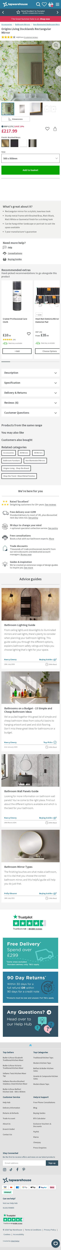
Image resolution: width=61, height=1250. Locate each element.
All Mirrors (24, 452)
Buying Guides (15, 259)
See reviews (50, 504)
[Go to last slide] (3, 12)
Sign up (52, 1163)
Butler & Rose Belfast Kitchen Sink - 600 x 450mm (14, 1090)
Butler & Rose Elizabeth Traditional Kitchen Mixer (13, 1058)
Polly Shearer (10, 893)
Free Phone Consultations (44, 1102)
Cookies (7, 1234)
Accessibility (18, 1234)
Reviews (9, 402)
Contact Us (7, 1134)
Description (11, 372)
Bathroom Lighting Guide (19, 625)
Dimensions (21, 119)
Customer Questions (16, 412)
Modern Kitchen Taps (42, 1063)
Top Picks (50, 742)
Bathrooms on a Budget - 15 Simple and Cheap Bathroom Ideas (28, 709)
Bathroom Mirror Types (18, 866)
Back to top (30, 1045)
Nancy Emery (10, 659)
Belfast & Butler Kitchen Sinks (43, 1069)
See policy (33, 517)
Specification (12, 382)
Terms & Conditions (33, 1229)
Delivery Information (11, 1107)
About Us (6, 1123)
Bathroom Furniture (11, 460)
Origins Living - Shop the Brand (16, 468)
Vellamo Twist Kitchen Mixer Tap (14, 1074)
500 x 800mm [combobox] (10, 158)
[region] (30, 321)
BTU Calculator (39, 1118)
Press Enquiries (40, 1147)
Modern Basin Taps (41, 1084)
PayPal (36, 1131)
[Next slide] (58, 12)
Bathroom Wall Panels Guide (21, 791)
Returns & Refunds (11, 1113)
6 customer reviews (31, 37)
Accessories (6, 24)
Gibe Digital (15, 1241)
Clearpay (37, 1142)
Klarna (36, 1137)
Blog (35, 1107)
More (51, 538)
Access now (26, 554)
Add (23, 351)
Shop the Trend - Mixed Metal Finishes (19, 476)
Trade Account (9, 1118)
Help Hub (6, 1102)
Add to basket (41, 170)
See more (28, 567)
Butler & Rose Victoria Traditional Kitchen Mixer (13, 1066)
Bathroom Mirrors (22, 24)
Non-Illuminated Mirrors (35, 460)
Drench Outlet (9, 1129)
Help (10, 247)
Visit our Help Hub (10, 1203)
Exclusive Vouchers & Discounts (42, 1125)
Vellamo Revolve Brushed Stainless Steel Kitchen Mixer (15, 1082)
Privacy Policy (50, 1229)
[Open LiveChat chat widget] (55, 1243)
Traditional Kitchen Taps (43, 1057)
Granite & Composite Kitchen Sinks (45, 1077)
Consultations (15, 253)
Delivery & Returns (15, 392)
